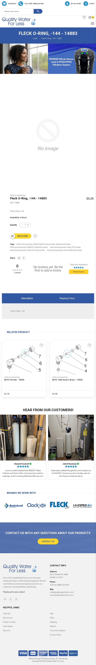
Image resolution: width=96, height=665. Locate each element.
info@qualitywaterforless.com (62, 592)
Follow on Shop (9, 622)
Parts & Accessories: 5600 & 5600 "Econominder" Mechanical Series (43, 244)
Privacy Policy (55, 635)
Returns (53, 626)
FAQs (52, 618)
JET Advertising (61, 659)
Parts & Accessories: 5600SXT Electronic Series (29, 247)
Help (51, 614)
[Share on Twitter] (19, 258)
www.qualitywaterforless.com (62, 595)
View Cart (6, 614)
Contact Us (48, 541)
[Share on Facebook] (23, 258)
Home (35, 38)
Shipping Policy (67, 298)
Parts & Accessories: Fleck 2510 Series (65, 247)
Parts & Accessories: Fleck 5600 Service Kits (64, 250)
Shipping (53, 622)
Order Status (8, 626)
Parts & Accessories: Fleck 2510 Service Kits (27, 250)
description (27, 298)
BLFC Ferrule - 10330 (14, 380)
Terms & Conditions (58, 631)
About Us (6, 631)
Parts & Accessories (18, 195)
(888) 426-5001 (63, 585)
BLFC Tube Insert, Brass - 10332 (67, 380)
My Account (7, 618)
